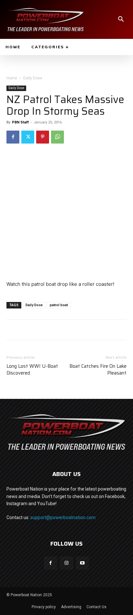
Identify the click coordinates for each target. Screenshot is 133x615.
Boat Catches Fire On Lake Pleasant (98, 370)
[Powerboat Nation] (45, 19)
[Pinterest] (42, 137)
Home (11, 78)
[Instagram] (66, 563)
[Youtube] (82, 563)
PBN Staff (20, 122)
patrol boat (59, 305)
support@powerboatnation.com (63, 517)
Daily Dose (32, 78)
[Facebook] (12, 137)
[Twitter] (27, 137)
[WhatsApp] (57, 137)
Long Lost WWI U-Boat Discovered (32, 370)
